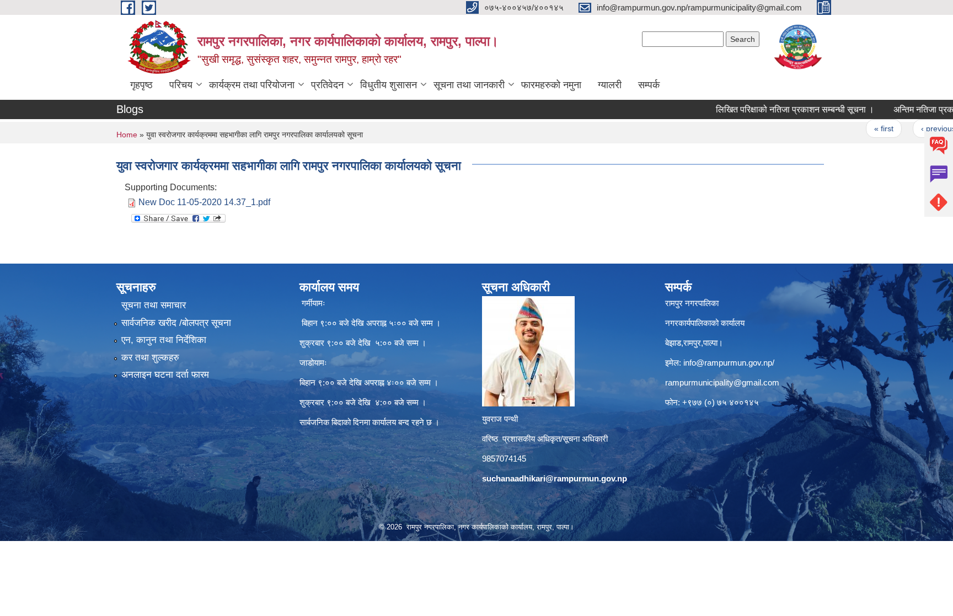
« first (864, 128)
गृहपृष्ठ (141, 84)
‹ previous (918, 128)
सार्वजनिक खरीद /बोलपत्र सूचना (176, 323)
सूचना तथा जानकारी (469, 84)
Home (126, 134)
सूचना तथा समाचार (153, 305)
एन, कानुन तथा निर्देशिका (163, 340)
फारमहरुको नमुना (551, 84)
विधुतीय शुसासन (388, 84)
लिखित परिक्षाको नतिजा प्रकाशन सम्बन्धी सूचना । (774, 109)
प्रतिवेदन (327, 84)
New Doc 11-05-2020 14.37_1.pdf (204, 202)
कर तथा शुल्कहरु (150, 357)
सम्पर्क (649, 84)
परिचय (180, 84)
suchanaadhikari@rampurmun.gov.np (554, 478)
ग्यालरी (610, 84)
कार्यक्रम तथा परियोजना (252, 84)
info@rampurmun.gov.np (727, 362)
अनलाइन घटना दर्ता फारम (165, 374)
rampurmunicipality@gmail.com (722, 382)
